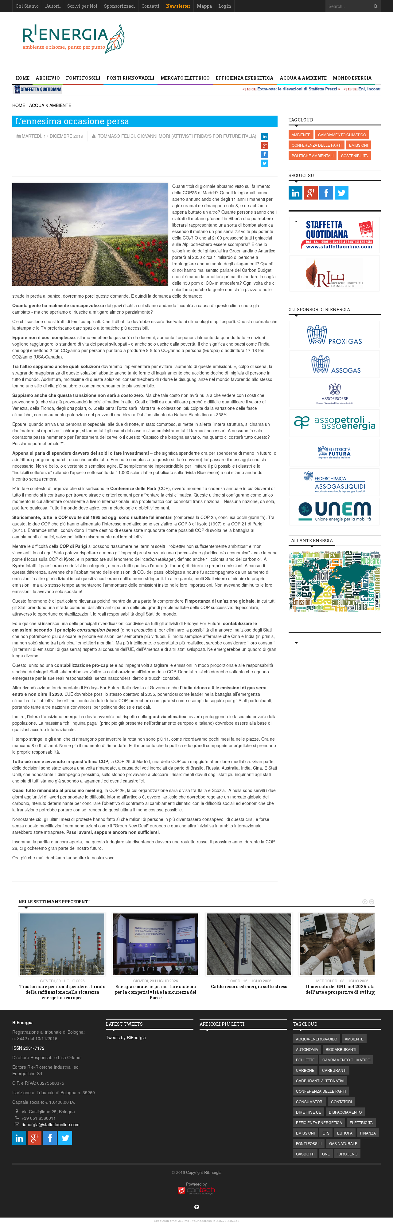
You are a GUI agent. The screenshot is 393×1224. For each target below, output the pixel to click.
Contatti (151, 6)
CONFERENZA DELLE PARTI (316, 145)
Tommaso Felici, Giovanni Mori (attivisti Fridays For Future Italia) (176, 136)
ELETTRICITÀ (361, 1122)
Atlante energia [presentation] (312, 540)
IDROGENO (347, 1153)
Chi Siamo (27, 6)
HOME (18, 105)
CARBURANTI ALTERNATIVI (320, 1080)
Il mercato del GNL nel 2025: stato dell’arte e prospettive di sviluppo (342, 989)
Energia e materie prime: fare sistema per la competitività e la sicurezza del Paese (155, 992)
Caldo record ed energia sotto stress (249, 986)
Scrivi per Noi (82, 6)
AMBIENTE (301, 134)
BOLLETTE (305, 1059)
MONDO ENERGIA (352, 78)
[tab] (312, 540)
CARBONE (305, 1070)
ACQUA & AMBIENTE (303, 78)
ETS (325, 1132)
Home (22, 78)
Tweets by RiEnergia (126, 1037)
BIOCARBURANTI (341, 1049)
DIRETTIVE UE (308, 1112)
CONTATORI (341, 1101)
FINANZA (368, 1132)
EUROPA (344, 1132)
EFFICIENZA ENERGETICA (245, 78)
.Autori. (53, 6)
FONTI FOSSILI (83, 78)
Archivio (48, 78)
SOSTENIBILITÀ (354, 155)
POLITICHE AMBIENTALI (312, 155)
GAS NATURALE (343, 1143)
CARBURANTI (334, 1070)
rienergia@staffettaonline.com (50, 1124)
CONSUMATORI (309, 1101)
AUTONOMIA (307, 1049)
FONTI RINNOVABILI (130, 78)
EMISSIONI (358, 145)
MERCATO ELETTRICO (185, 78)
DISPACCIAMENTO (345, 1112)
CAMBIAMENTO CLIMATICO (342, 134)
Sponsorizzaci (119, 6)
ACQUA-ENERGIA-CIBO (316, 1038)
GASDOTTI (305, 1153)
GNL (326, 1153)
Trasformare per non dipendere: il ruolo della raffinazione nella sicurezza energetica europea (62, 992)
